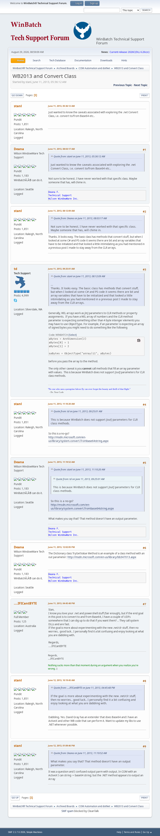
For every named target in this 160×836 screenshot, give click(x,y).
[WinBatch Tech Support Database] (15, 184)
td (15, 269)
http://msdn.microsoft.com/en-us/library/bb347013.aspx (102, 557)
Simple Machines (34, 832)
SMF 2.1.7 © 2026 (16, 832)
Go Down (17, 95)
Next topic (141, 85)
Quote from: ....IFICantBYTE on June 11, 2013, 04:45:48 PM (84, 687)
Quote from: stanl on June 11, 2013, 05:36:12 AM (79, 156)
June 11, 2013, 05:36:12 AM (61, 105)
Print (144, 95)
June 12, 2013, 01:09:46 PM (61, 745)
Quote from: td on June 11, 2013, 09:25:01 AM (78, 411)
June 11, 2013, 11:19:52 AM (61, 461)
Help (119, 832)
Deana (19, 149)
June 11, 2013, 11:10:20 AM (61, 403)
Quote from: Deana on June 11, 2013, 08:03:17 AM (80, 218)
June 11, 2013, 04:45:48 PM (61, 603)
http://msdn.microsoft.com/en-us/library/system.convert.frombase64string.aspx (78, 439)
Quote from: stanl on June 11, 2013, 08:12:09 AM (79, 276)
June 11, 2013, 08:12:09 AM (61, 210)
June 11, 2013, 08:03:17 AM (61, 148)
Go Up (15, 797)
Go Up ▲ (147, 832)
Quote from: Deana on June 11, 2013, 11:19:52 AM (80, 753)
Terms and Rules (132, 832)
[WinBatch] (15, 304)
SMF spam (67, 811)
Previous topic (122, 85)
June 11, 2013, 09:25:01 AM (61, 268)
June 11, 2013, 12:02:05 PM (61, 547)
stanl (18, 106)
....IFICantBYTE (25, 603)
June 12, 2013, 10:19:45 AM (61, 680)
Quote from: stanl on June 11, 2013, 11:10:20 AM (79, 469)
